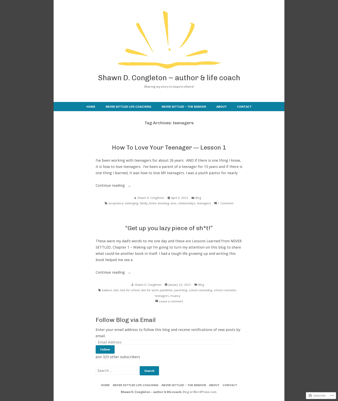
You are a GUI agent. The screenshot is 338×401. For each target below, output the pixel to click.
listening (163, 203)
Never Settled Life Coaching (128, 106)
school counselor (225, 290)
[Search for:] (118, 370)
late (116, 290)
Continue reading (111, 185)
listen (152, 203)
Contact (244, 106)
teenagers (204, 203)
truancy (175, 296)
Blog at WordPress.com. (200, 392)
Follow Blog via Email (126, 320)
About (221, 106)
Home (90, 106)
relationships (186, 203)
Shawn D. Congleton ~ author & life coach (169, 77)
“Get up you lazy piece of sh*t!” (169, 228)
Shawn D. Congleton (151, 198)
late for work (149, 290)
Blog (198, 198)
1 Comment (226, 203)
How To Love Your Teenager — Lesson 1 (169, 147)
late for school (129, 290)
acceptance (116, 203)
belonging (131, 203)
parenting (180, 290)
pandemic (166, 290)
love (173, 203)
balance (107, 290)
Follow (105, 349)
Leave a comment (171, 301)
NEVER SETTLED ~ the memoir (184, 106)
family (144, 203)
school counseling (200, 290)
